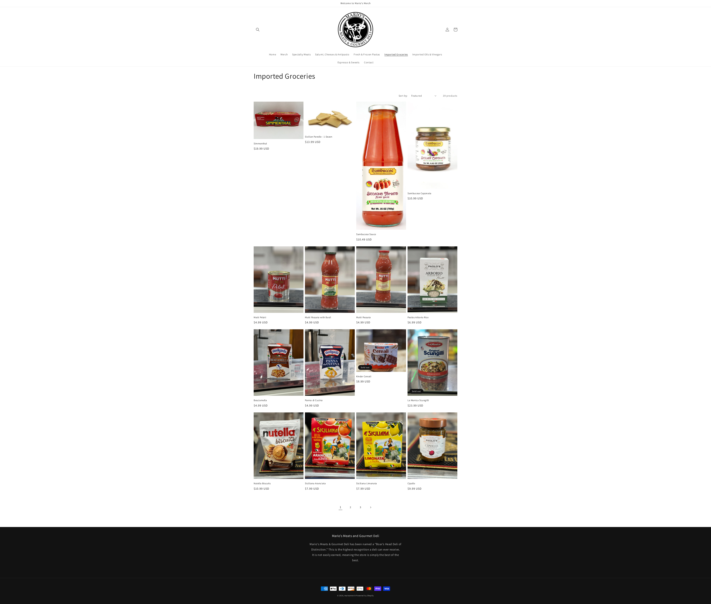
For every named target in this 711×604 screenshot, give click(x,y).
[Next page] (370, 507)
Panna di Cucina (314, 400)
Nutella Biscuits (262, 483)
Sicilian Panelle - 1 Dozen (318, 136)
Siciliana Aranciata (315, 483)
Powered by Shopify (365, 595)
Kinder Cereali (363, 376)
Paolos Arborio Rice (418, 317)
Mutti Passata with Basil (318, 317)
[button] (258, 30)
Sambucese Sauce (366, 234)
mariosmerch (350, 595)
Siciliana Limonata (366, 483)
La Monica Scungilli (418, 400)
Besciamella (260, 400)
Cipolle (411, 483)
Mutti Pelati (260, 317)
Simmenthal (260, 143)
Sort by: (403, 95)
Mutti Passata (363, 317)
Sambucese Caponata (419, 193)
